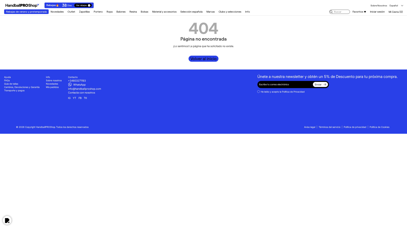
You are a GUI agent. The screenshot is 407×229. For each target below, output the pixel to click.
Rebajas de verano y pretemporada (26, 11)
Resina (133, 11)
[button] (396, 12)
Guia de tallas (11, 83)
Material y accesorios (164, 11)
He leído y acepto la (283, 91)
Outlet (71, 11)
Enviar (318, 84)
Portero (98, 11)
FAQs (7, 80)
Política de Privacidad (293, 91)
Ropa (110, 11)
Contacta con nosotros (81, 92)
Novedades (57, 11)
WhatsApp (79, 84)
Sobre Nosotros (379, 5)
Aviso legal (309, 127)
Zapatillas (84, 11)
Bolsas (144, 11)
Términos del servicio (329, 127)
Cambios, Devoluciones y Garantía (22, 87)
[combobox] (339, 12)
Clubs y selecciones (230, 11)
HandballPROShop (45, 127)
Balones (121, 11)
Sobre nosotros (54, 80)
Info (247, 11)
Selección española (191, 11)
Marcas (210, 11)
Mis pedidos (52, 87)
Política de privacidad (355, 127)
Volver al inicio (203, 58)
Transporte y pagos (14, 90)
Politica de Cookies (379, 127)
